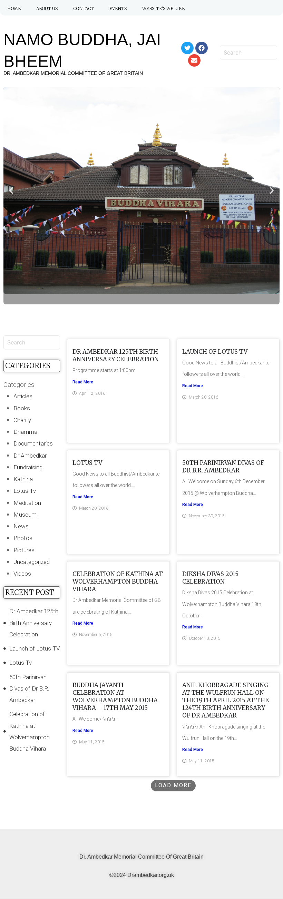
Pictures (24, 550)
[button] (11, 190)
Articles (22, 396)
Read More (82, 382)
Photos (22, 538)
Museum (25, 514)
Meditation (27, 502)
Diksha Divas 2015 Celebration (210, 577)
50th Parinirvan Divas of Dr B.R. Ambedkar (223, 466)
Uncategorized (31, 561)
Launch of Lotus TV (214, 351)
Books (21, 408)
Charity (22, 420)
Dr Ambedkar (30, 455)
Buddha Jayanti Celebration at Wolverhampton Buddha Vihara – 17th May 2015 (115, 696)
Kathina (23, 479)
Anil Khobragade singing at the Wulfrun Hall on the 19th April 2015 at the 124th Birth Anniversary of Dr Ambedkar (225, 700)
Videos (22, 573)
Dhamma (25, 431)
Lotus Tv (24, 490)
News (21, 526)
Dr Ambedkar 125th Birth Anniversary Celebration (115, 355)
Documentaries (33, 443)
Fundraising (27, 467)
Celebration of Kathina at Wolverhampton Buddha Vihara (117, 581)
